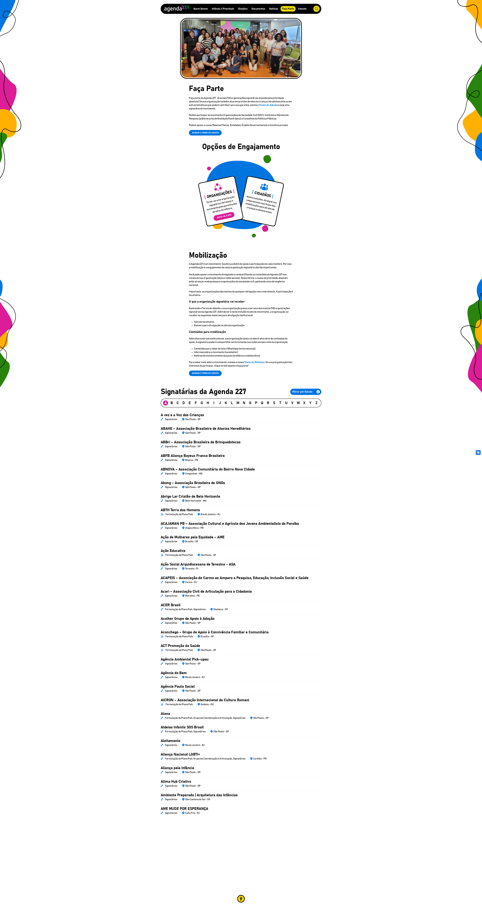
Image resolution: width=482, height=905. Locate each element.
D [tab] (183, 403)
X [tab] (304, 403)
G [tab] (202, 403)
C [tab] (177, 403)
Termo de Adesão (268, 105)
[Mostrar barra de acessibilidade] (241, 898)
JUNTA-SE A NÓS (224, 216)
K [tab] (226, 403)
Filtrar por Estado (302, 392)
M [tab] (237, 403)
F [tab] (196, 403)
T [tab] (280, 403)
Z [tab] (316, 403)
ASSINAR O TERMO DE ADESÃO (205, 133)
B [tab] (171, 403)
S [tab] (274, 403)
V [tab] (292, 403)
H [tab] (208, 403)
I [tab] (213, 403)
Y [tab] (310, 403)
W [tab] (298, 403)
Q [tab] (262, 403)
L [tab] (232, 403)
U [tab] (286, 403)
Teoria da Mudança (254, 362)
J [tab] (220, 403)
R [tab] (268, 403)
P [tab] (256, 403)
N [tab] (244, 403)
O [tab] (250, 403)
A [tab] (165, 403)
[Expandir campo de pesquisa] (316, 9)
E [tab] (190, 403)
